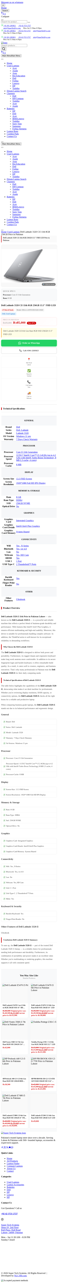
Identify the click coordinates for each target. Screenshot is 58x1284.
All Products (12, 1161)
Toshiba (15, 88)
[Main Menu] (2, 59)
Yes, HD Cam (22, 555)
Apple (15, 71)
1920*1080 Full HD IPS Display (31, 483)
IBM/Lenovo (18, 118)
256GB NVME (23, 503)
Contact (10, 1171)
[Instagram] (5, 1147)
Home (9, 63)
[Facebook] (2, 1147)
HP (13, 86)
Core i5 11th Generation (27, 452)
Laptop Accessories (15, 1184)
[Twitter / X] (7, 1147)
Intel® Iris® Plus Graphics (28, 526)
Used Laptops (13, 65)
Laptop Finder (13, 1163)
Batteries (10, 108)
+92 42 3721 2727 (24, 26)
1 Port (19, 561)
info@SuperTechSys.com (41, 31)
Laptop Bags (12, 131)
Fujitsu (15, 81)
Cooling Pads (13, 134)
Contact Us (12, 136)
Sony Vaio (17, 124)
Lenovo (15, 83)
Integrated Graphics (25, 520)
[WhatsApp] (12, 1147)
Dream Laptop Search (16, 91)
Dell (14, 78)
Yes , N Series (22, 546)
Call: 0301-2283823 (31, 351)
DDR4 (19, 500)
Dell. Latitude (22, 430)
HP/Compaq (18, 98)
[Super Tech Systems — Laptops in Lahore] (13, 1133)
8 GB (18, 497)
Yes (17, 558)
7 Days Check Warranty (27, 439)
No (17, 506)
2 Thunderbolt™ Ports (26, 564)
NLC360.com (20, 1275)
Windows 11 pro (23, 436)
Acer (14, 68)
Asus (14, 73)
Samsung (16, 126)
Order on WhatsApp (31, 343)
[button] (12, 2)
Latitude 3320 (22, 433)
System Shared (22, 532)
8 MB (18, 464)
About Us (11, 1168)
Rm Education (18, 76)
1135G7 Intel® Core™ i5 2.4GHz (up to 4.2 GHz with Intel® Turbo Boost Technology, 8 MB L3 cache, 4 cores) (36, 457)
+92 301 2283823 (9, 26)
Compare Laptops (15, 1166)
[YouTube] (10, 1147)
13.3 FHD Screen (24, 479)
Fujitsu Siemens (19, 129)
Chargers (11, 93)
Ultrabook (20, 599)
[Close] (2, 141)
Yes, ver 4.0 (21, 549)
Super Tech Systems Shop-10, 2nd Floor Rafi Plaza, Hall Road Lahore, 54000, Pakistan (12, 1229)
